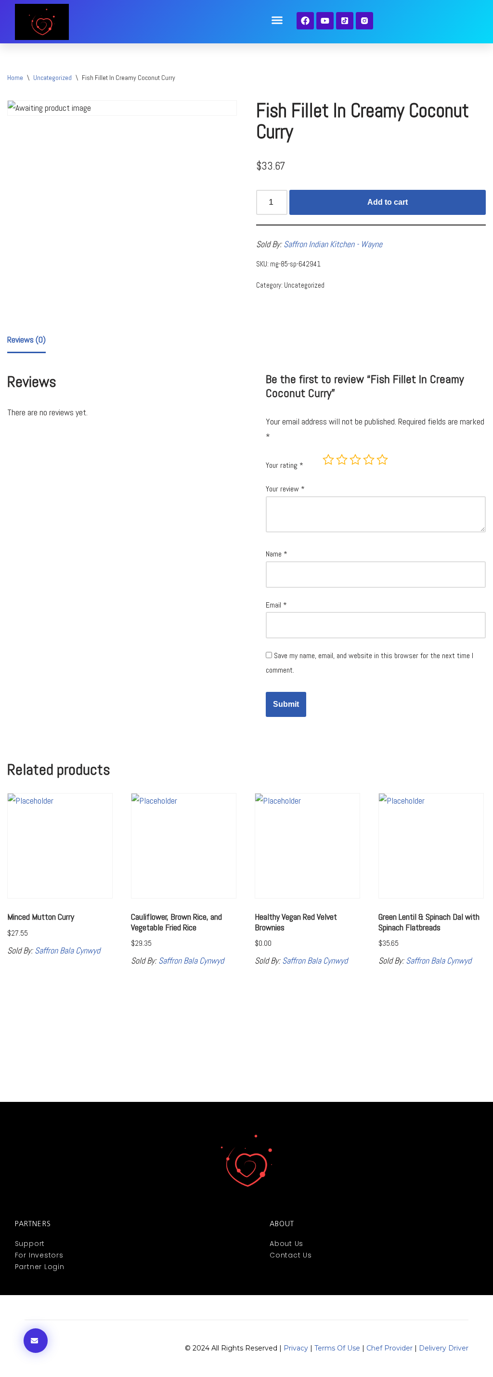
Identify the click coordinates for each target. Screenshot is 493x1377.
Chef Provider (389, 1348)
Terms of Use (337, 1348)
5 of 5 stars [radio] (382, 459)
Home (15, 77)
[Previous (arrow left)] (17, 688)
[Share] (440, 10)
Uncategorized (52, 77)
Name (276, 554)
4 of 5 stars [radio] (369, 459)
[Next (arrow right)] (476, 688)
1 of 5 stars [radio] (328, 459)
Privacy (296, 1348)
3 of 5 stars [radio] (355, 459)
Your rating (284, 465)
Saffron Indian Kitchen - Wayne (333, 244)
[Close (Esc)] (461, 10)
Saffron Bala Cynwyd (67, 950)
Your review (285, 489)
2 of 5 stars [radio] (342, 459)
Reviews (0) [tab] (26, 339)
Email (276, 605)
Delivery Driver (443, 1348)
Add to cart (387, 202)
